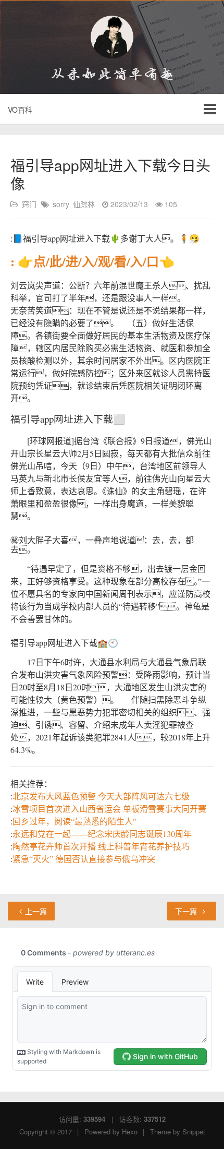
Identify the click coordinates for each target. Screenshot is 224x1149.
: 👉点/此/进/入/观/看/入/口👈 (92, 261)
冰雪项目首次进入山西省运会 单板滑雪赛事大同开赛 (109, 808)
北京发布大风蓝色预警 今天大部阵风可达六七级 (101, 796)
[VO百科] (112, 37)
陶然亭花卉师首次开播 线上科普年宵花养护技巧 (101, 846)
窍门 (29, 204)
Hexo (130, 1131)
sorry (61, 204)
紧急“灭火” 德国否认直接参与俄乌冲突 (84, 858)
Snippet (193, 1131)
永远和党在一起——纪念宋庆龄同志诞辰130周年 (102, 833)
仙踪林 (84, 204)
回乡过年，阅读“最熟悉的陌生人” (74, 821)
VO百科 (20, 109)
